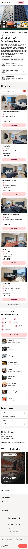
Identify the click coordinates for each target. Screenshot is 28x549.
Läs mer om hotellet (5, 56)
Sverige (7, 35)
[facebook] (9, 524)
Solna (12, 35)
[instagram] (12, 524)
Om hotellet (4, 32)
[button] (14, 102)
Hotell (2, 35)
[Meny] (25, 2)
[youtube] (19, 524)
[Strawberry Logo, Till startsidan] (5, 2)
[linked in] (16, 524)
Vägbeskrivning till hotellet (7, 438)
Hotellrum (13, 32)
